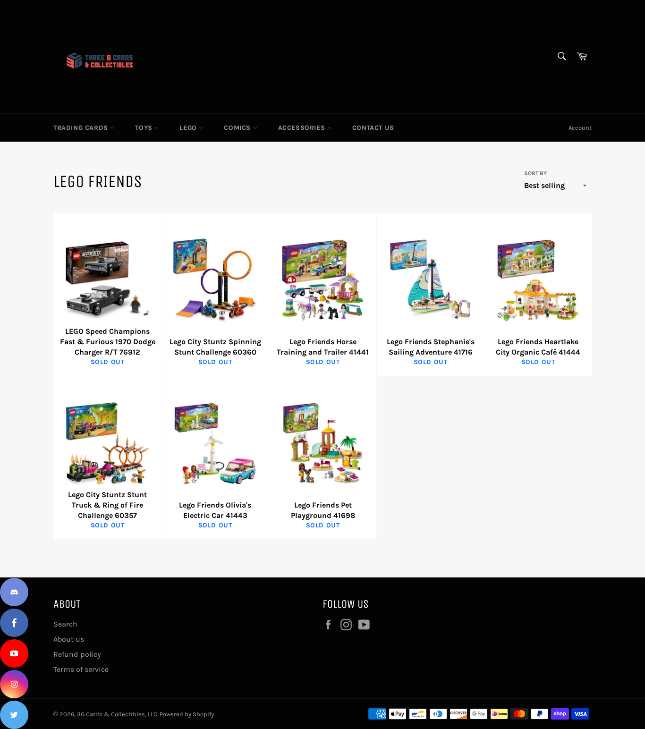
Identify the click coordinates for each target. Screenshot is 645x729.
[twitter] (14, 715)
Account (580, 127)
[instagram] (14, 684)
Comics (238, 128)
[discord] (14, 592)
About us (68, 639)
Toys (144, 128)
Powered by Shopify (187, 714)
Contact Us (373, 128)
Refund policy (77, 654)
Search (65, 623)
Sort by (535, 173)
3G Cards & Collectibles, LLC (117, 714)
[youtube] (14, 653)
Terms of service (81, 669)
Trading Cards (81, 128)
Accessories (302, 128)
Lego (189, 128)
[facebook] (14, 623)
